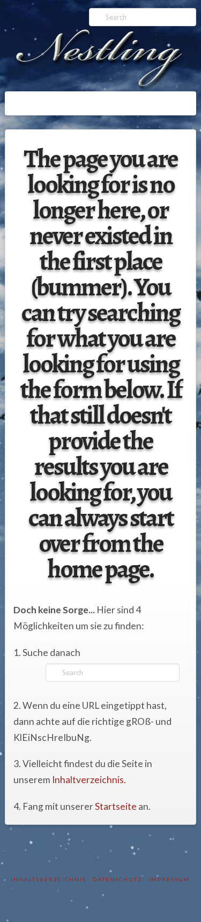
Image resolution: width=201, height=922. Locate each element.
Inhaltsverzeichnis (48, 879)
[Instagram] (41, 11)
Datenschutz (117, 879)
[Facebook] (25, 11)
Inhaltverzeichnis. (89, 779)
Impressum (169, 879)
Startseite (116, 806)
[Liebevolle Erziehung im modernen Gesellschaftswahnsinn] (100, 60)
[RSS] (58, 11)
